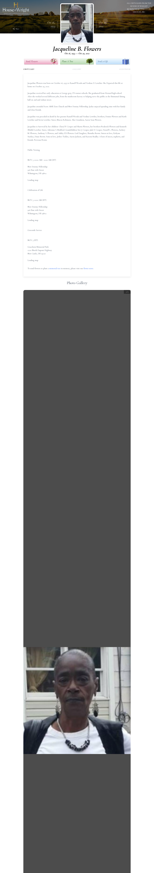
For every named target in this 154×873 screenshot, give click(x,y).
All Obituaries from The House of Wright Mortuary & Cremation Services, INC (139, 7)
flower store (88, 268)
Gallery (77, 69)
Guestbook (125, 69)
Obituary (28, 69)
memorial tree (55, 268)
